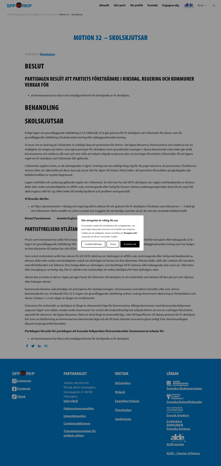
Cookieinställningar (93, 244)
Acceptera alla (130, 244)
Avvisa (113, 244)
